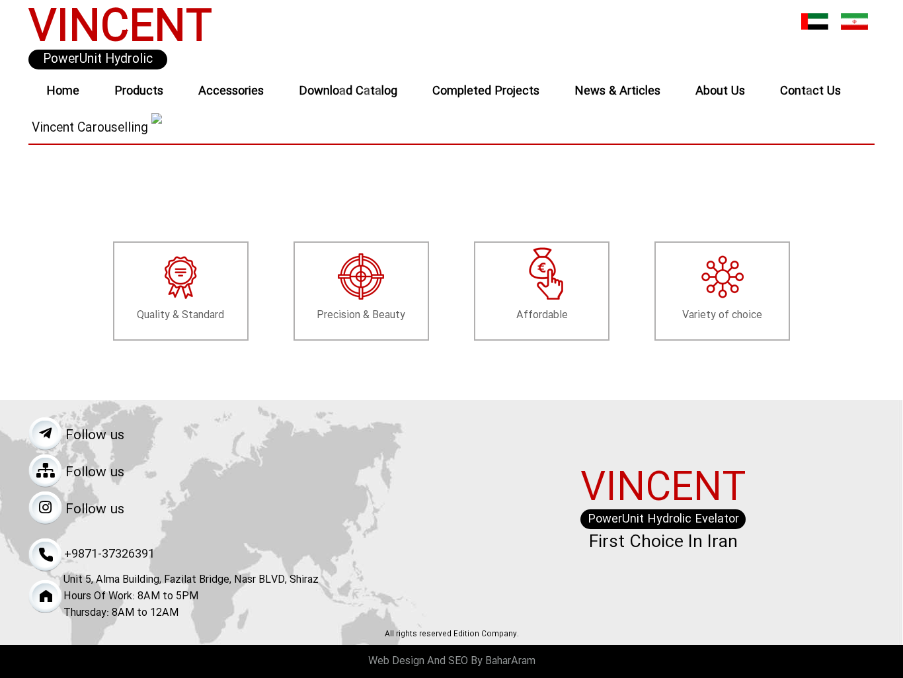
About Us (720, 91)
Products (138, 91)
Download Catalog (348, 91)
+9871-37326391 (109, 554)
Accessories (231, 91)
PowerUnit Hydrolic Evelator (98, 59)
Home (62, 91)
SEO (458, 661)
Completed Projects (485, 91)
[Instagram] (45, 508)
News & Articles (617, 91)
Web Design (396, 661)
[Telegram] (45, 433)
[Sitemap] (45, 470)
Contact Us (810, 91)
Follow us (94, 435)
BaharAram (510, 661)
